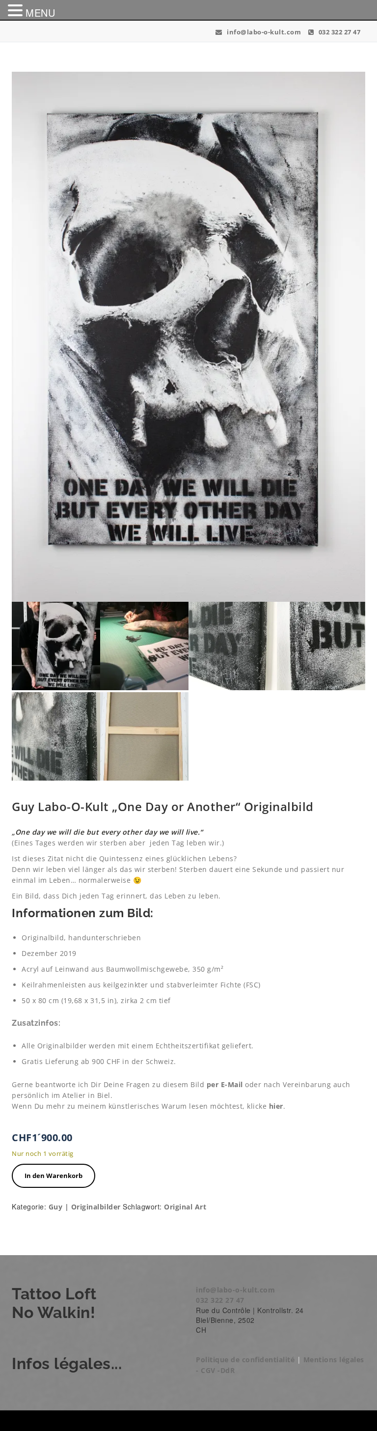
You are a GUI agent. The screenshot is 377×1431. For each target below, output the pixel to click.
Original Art (185, 1206)
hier (276, 1106)
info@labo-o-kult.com (263, 32)
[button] (17, 10)
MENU (40, 12)
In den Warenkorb (53, 1175)
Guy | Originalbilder (85, 1206)
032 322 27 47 (338, 32)
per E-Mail (223, 1084)
